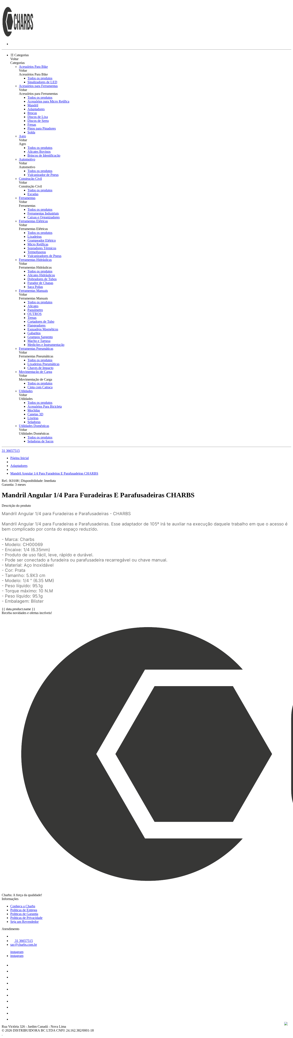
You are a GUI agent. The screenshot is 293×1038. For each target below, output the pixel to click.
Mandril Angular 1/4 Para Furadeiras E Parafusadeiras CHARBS (54, 473)
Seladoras (34, 422)
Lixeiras (32, 418)
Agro (22, 136)
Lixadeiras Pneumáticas (43, 364)
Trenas (31, 317)
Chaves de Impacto (40, 368)
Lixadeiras (34, 236)
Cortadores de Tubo (40, 321)
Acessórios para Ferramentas (38, 86)
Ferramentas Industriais (43, 213)
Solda (31, 132)
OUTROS (34, 314)
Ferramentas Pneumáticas (36, 348)
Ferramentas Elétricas (33, 221)
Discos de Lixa (37, 117)
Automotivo (27, 159)
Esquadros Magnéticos (42, 329)
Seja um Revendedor (24, 921)
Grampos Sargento (40, 337)
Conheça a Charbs (22, 906)
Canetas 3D (35, 414)
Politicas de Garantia (24, 914)
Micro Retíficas (37, 244)
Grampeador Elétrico (41, 240)
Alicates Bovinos (39, 151)
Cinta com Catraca (40, 387)
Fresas (31, 124)
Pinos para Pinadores (41, 128)
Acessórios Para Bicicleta (44, 406)
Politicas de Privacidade (26, 918)
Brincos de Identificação (43, 155)
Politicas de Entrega (23, 910)
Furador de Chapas (40, 283)
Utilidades (26, 391)
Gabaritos (34, 333)
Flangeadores (36, 325)
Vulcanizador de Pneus (43, 175)
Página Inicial (19, 458)
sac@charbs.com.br (23, 944)
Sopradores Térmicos (41, 248)
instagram (16, 952)
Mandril (32, 105)
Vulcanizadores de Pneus (44, 256)
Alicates (32, 306)
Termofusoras (36, 252)
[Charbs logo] (18, 36)
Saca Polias (35, 287)
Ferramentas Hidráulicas (35, 260)
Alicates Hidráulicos (41, 275)
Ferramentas (27, 198)
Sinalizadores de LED (42, 82)
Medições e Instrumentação (45, 345)
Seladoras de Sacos (40, 441)
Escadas (32, 194)
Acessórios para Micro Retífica (48, 101)
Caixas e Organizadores (43, 217)
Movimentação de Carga (35, 372)
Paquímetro (35, 310)
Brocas (32, 113)
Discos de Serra (38, 121)
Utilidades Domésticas (34, 426)
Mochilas (33, 410)
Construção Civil (30, 178)
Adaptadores (36, 109)
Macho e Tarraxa (38, 341)
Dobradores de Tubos (42, 279)
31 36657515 (11, 450)
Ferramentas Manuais (33, 290)
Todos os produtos (39, 78)
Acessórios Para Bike (33, 66)
